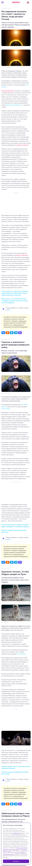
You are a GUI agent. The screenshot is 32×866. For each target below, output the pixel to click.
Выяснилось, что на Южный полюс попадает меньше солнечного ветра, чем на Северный (14, 301)
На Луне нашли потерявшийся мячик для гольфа (14, 773)
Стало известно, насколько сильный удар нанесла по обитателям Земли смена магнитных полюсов (14, 293)
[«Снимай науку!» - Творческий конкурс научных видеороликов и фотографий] (28, 2)
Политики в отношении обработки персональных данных (15, 848)
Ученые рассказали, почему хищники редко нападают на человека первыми (15, 525)
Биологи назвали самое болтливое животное (13, 531)
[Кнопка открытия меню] (2, 2)
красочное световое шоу (14, 105)
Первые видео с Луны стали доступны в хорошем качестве (15, 767)
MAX (8, 310)
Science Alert (5, 409)
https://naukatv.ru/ (17, 833)
